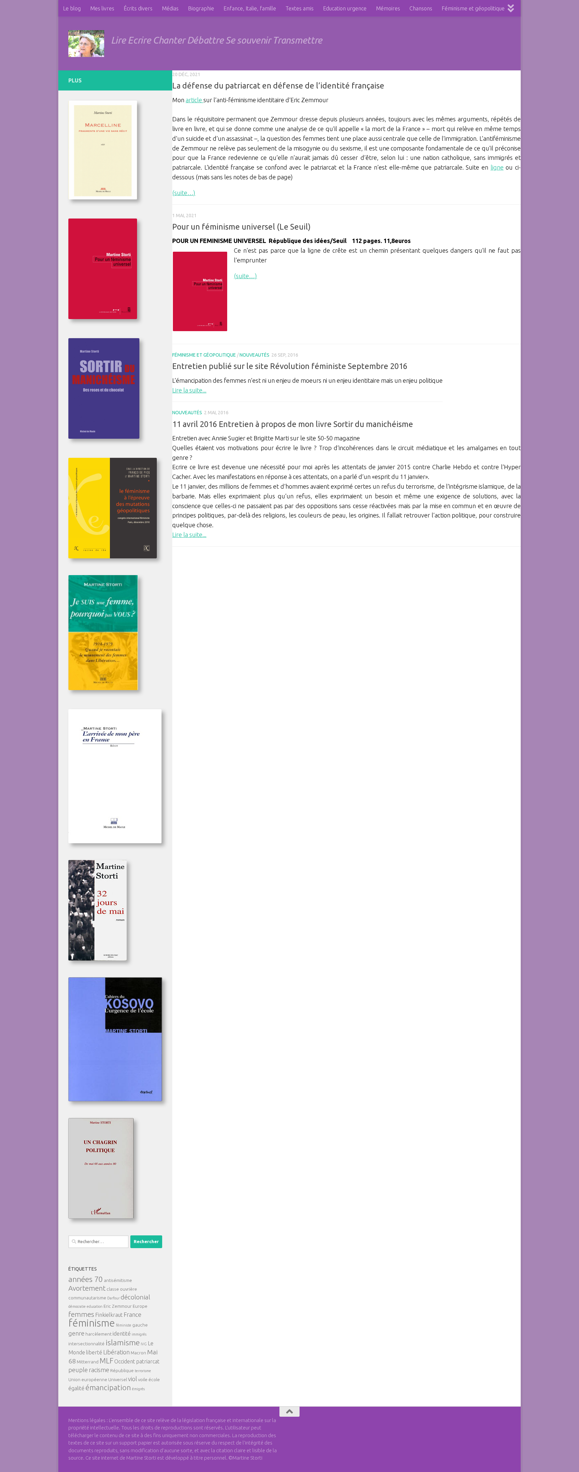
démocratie (77, 1306)
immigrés (139, 1334)
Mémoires (388, 8)
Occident (124, 1361)
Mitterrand (88, 1361)
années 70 (85, 1279)
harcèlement (98, 1334)
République (122, 1370)
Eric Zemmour (118, 1306)
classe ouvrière (122, 1289)
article (194, 100)
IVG (144, 1344)
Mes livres (102, 8)
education (95, 1306)
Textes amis (299, 8)
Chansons (420, 8)
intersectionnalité (86, 1343)
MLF (106, 1361)
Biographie (201, 8)
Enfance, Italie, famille (249, 8)
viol (132, 1378)
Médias (170, 8)
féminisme (91, 1323)
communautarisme (87, 1297)
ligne (497, 167)
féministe (123, 1325)
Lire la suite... (189, 390)
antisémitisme (118, 1280)
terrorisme (143, 1371)
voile (142, 1379)
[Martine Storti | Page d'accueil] (86, 43)
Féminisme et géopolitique (473, 8)
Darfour (113, 1298)
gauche (140, 1325)
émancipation (108, 1388)
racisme (99, 1369)
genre (76, 1333)
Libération (116, 1352)
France (132, 1314)
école (154, 1379)
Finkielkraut (109, 1315)
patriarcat (147, 1361)
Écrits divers (138, 8)
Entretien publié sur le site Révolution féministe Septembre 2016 (289, 366)
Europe (140, 1306)
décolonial (135, 1297)
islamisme (123, 1342)
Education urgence (345, 8)
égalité (76, 1388)
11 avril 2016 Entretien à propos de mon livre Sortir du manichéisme (292, 424)
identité (122, 1334)
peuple (78, 1369)
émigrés (138, 1389)
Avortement (87, 1288)
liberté (94, 1352)
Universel (117, 1379)
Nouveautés (254, 355)
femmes (81, 1314)
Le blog (72, 8)
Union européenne (87, 1379)
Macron (138, 1352)
